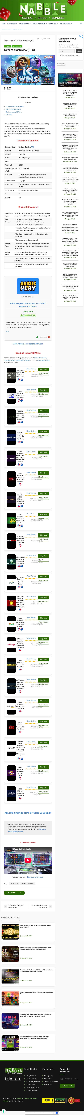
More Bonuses (43, 373)
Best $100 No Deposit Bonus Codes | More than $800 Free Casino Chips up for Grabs (69, 84)
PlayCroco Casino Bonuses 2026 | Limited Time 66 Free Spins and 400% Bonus (70, 136)
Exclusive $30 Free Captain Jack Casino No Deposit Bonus (70, 105)
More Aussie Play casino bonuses (28, 344)
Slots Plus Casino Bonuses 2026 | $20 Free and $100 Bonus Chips (70, 265)
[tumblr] (19, 1079)
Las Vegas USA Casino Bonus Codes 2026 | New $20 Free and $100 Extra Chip (70, 286)
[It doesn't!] (49, 337)
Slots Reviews (17, 29)
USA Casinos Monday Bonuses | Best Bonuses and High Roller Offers (70, 190)
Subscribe (67, 1086)
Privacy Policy (48, 1075)
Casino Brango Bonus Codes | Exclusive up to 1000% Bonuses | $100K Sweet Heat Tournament (70, 214)
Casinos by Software (39, 23)
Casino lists (52, 23)
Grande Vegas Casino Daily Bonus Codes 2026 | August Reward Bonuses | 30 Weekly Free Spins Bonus (70, 241)
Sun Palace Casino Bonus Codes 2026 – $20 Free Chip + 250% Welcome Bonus (70, 297)
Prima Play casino (40, 358)
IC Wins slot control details (14, 106)
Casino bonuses (24, 23)
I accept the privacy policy (71, 55)
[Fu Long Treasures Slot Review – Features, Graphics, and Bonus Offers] (10, 998)
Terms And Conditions (51, 1081)
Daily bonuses (11, 23)
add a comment (15, 893)
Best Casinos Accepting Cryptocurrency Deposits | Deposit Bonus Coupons (35, 926)
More (7, 331)
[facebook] (7, 1079)
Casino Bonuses (31, 1078)
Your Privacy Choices (45, 1113)
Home (3, 23)
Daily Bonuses (31, 1075)
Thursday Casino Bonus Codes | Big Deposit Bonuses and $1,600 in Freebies (70, 168)
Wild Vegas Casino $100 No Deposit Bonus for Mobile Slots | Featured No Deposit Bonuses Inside (70, 93)
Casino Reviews (6, 29)
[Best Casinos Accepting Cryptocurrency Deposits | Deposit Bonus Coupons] (10, 932)
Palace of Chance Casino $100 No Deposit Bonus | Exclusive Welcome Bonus (70, 125)
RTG (32, 147)
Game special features (13, 109)
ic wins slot (14, 884)
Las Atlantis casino (43, 360)
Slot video (9, 115)
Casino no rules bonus (35, 877)
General (12, 41)
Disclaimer (47, 1078)
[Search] (81, 23)
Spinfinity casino (9, 360)
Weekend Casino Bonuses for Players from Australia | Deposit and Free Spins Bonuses (70, 202)
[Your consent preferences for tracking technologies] (4, 1111)
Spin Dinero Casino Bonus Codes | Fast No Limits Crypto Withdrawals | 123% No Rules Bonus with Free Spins (34, 1037)
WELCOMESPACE (29, 315)
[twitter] (11, 1079)
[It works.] (37, 337)
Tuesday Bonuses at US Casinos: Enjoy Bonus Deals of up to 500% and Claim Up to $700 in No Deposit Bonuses (35, 948)
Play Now (43, 369)
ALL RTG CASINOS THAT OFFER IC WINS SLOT (28, 813)
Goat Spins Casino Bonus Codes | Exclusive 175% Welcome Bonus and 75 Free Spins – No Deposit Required (35, 1015)
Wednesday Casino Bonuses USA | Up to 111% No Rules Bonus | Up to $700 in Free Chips (70, 147)
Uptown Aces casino (23, 360)
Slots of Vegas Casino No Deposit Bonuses (70, 114)
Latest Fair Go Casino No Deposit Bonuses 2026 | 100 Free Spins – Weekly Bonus (70, 276)
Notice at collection (31, 1113)
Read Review (31, 369)
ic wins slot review (28, 884)
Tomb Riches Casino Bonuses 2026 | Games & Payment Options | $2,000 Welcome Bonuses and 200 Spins (36, 970)
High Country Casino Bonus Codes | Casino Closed (70, 158)
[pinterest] (15, 1079)
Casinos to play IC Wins (14, 112)
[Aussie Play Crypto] (28, 286)
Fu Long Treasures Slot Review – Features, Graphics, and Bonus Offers (36, 993)
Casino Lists (30, 1084)
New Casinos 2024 (32, 1087)
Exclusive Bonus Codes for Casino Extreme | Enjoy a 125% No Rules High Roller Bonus (70, 179)
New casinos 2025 (65, 23)
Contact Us (48, 1084)
